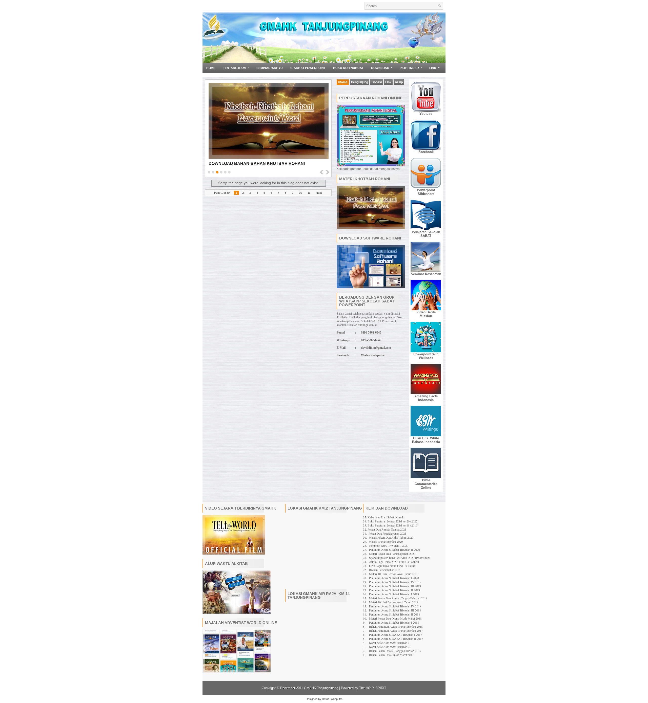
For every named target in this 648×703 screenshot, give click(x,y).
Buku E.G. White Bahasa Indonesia (426, 440)
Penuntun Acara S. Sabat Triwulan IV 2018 (395, 606)
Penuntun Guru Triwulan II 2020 (388, 545)
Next (319, 192)
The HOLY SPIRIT (372, 688)
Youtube (425, 114)
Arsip (399, 82)
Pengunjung (359, 82)
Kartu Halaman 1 (389, 643)
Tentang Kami (236, 67)
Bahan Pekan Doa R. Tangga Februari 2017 (395, 651)
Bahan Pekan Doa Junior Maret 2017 (391, 655)
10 (300, 192)
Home (210, 68)
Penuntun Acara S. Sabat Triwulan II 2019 (394, 590)
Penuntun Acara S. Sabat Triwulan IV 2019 (395, 582)
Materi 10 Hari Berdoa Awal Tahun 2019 (393, 602)
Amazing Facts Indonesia (426, 398)
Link (434, 67)
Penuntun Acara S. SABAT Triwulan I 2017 (395, 634)
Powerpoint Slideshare (426, 192)
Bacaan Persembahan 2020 (385, 570)
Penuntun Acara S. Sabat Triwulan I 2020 (394, 578)
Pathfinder (411, 67)
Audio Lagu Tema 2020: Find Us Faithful (394, 562)
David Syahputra (332, 698)
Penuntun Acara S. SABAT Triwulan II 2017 (396, 638)
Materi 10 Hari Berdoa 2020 (386, 541)
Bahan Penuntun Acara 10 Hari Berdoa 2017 (396, 630)
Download (382, 67)
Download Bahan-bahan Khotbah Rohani (257, 163)
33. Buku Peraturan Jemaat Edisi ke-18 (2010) (390, 525)
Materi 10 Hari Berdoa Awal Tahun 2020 (393, 574)
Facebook (426, 152)
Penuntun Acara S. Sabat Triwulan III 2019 (395, 586)
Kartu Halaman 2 (389, 647)
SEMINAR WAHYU (269, 68)
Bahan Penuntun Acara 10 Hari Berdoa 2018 (396, 626)
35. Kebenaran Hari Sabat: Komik (383, 517)
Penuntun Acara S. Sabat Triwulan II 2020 (394, 549)
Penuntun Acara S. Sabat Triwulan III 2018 (395, 610)
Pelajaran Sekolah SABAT (426, 234)
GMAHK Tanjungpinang (321, 688)
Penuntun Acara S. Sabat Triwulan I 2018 (394, 622)
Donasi (377, 82)
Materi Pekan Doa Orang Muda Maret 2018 (395, 618)
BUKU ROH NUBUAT (348, 68)
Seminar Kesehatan (426, 274)
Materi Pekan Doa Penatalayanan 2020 (392, 554)
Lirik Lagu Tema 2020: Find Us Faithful (393, 566)
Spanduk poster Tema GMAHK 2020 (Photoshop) (399, 558)
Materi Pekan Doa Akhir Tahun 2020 (391, 537)
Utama (343, 82)
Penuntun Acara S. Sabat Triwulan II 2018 (394, 614)
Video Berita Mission (426, 314)
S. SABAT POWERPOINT (308, 68)
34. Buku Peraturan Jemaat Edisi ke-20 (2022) (390, 521)
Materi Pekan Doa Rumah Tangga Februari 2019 (398, 598)
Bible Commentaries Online (426, 484)
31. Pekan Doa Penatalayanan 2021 (384, 533)
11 (309, 192)
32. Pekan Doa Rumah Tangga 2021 (384, 529)
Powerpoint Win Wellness (425, 356)
